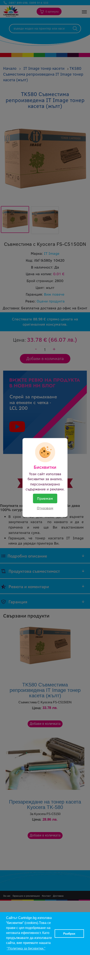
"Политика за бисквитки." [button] (26, 948)
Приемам (45, 498)
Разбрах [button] (69, 933)
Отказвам (45, 507)
